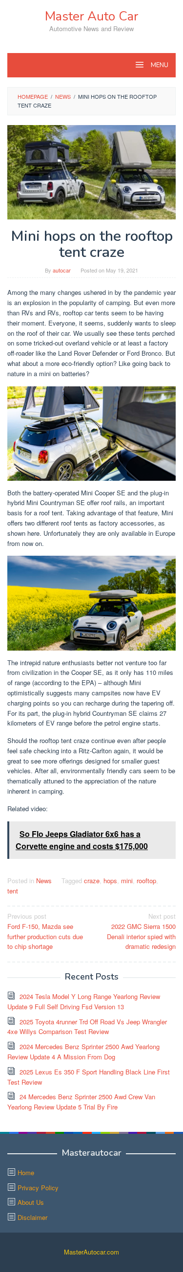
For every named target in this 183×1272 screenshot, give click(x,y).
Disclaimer (32, 1217)
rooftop (146, 880)
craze (92, 880)
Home (26, 1172)
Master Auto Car (91, 16)
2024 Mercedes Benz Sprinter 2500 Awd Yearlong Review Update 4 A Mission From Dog (83, 1051)
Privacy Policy (38, 1187)
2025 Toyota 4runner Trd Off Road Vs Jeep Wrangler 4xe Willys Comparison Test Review (87, 1026)
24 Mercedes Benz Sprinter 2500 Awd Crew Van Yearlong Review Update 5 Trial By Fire (81, 1101)
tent (12, 890)
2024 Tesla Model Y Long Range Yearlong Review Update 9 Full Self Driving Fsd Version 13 (83, 1001)
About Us (31, 1202)
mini (127, 880)
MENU (158, 65)
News (44, 880)
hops (110, 880)
